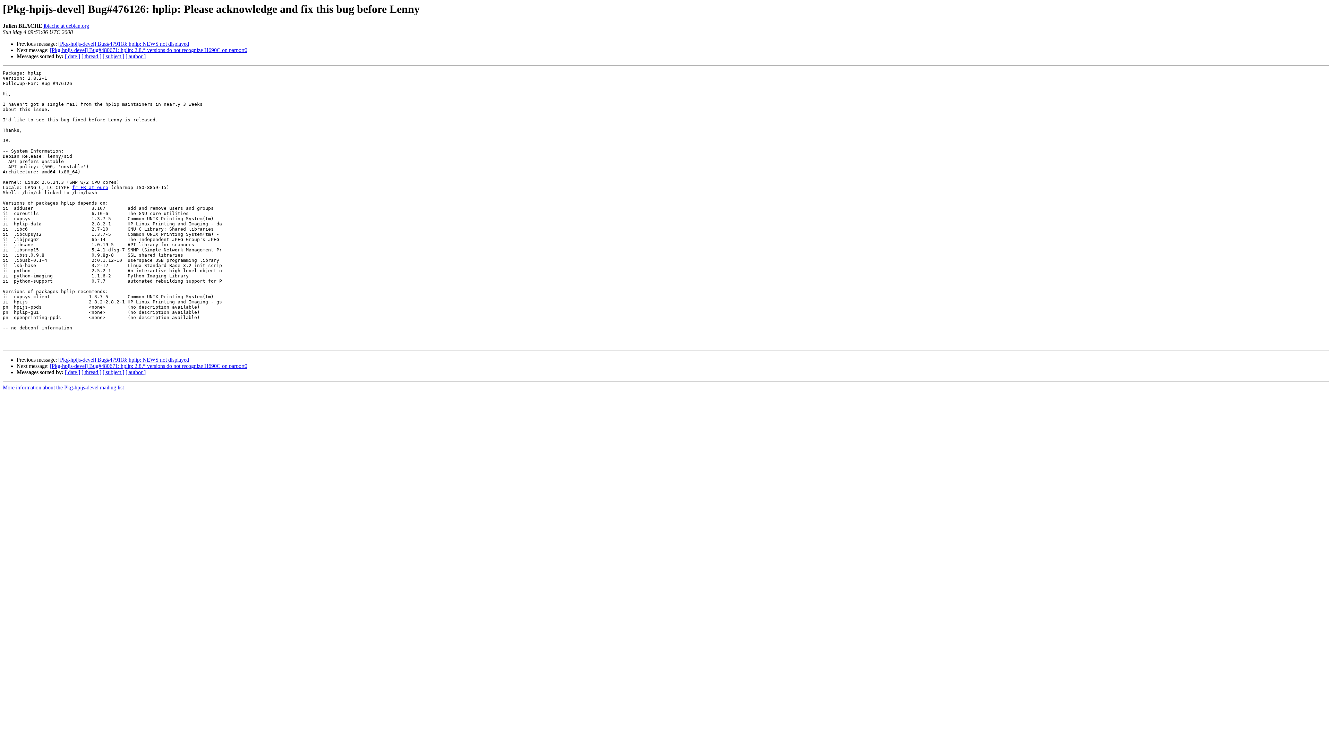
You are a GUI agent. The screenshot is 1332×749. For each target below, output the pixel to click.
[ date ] (72, 56)
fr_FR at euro (90, 187)
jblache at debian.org (66, 26)
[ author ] (136, 56)
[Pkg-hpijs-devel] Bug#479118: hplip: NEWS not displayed (123, 44)
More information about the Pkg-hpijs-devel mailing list (63, 387)
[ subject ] (113, 56)
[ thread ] (91, 56)
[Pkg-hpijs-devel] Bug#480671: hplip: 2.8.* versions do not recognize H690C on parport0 (148, 50)
